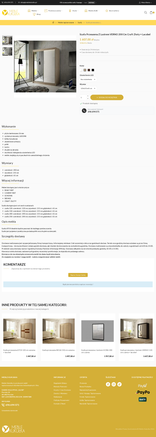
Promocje (83, 383)
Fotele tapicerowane (87, 397)
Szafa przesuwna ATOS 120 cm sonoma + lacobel (19, 351)
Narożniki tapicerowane (88, 404)
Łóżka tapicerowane (87, 400)
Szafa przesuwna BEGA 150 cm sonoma (58, 350)
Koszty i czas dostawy (62, 390)
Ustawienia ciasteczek (10, 410)
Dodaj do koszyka (108, 97)
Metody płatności (60, 386)
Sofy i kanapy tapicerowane (90, 393)
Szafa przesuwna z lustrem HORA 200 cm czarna (96, 351)
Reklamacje (58, 397)
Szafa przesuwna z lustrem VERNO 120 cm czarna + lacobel (136, 351)
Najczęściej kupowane (88, 390)
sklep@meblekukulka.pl (29, 2)
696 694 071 (8, 2)
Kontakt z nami (59, 404)
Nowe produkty (85, 386)
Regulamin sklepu (60, 383)
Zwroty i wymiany (60, 393)
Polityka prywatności (61, 400)
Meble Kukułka (145, 429)
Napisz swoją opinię (78, 275)
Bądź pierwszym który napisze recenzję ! (78, 284)
